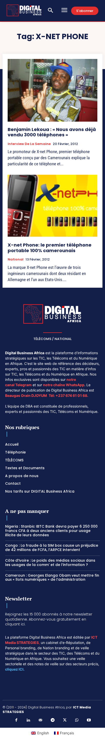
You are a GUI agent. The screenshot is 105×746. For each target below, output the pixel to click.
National (15, 259)
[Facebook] (16, 720)
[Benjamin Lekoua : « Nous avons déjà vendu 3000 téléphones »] (52, 90)
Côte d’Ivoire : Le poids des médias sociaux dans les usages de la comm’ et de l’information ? (50, 562)
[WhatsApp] (77, 720)
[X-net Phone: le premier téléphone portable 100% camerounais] (52, 206)
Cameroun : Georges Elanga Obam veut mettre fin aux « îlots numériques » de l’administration (52, 577)
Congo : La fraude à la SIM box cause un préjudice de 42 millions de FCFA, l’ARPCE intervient (51, 547)
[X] (65, 720)
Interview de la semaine (29, 144)
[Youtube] (89, 720)
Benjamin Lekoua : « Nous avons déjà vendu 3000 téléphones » (52, 132)
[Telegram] (52, 720)
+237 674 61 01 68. (72, 395)
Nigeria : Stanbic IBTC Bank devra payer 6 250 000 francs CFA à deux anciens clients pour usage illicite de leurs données (51, 531)
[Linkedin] (28, 720)
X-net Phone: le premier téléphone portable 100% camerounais (49, 248)
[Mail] (40, 720)
